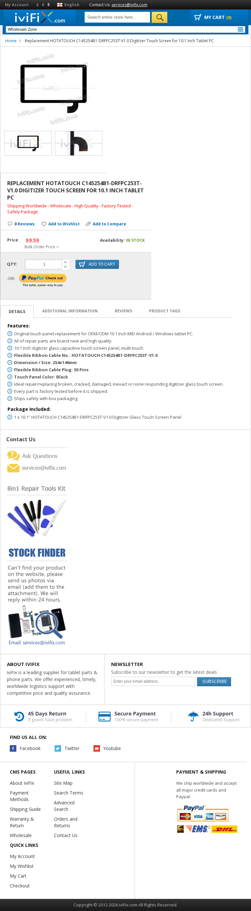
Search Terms (68, 793)
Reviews (24, 224)
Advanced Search (64, 805)
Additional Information (70, 311)
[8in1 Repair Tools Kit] (36, 476)
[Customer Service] (36, 464)
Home (11, 41)
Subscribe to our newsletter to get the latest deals (164, 672)
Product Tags (164, 311)
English (71, 5)
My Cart (18, 876)
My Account (17, 5)
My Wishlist (22, 866)
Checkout (20, 886)
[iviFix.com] (39, 17)
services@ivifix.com (129, 5)
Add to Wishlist (64, 224)
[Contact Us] (36, 450)
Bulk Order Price (40, 247)
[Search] (159, 17)
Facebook (30, 748)
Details (17, 311)
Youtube (112, 748)
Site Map (63, 783)
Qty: (12, 264)
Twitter (71, 748)
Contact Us (65, 835)
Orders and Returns (65, 822)
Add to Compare (109, 224)
